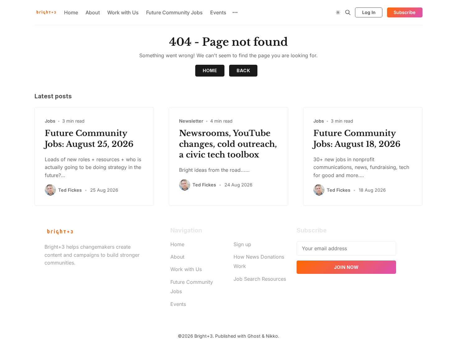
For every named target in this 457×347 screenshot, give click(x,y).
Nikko (272, 336)
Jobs (50, 121)
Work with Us (123, 12)
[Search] (348, 12)
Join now (346, 267)
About (92, 12)
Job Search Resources (259, 279)
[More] (235, 12)
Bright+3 (203, 336)
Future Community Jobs (174, 12)
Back (243, 70)
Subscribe (405, 12)
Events (218, 12)
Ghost (254, 336)
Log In (369, 12)
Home (71, 12)
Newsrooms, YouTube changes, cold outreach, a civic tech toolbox (228, 144)
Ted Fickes (70, 190)
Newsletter (191, 121)
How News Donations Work (258, 261)
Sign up (242, 244)
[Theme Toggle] (338, 12)
